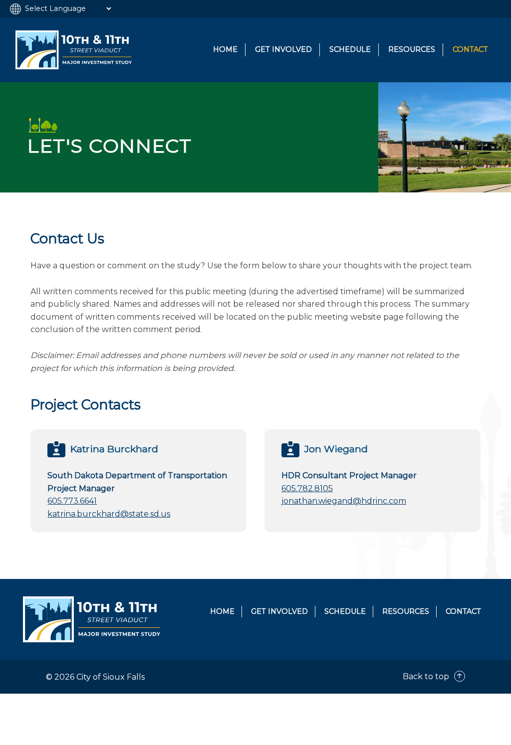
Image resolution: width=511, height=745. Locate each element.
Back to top (427, 676)
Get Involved (283, 49)
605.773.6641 (72, 501)
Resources (411, 49)
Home (225, 49)
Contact (470, 49)
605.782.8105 (307, 488)
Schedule (350, 49)
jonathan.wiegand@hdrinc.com (343, 501)
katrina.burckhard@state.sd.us (108, 514)
